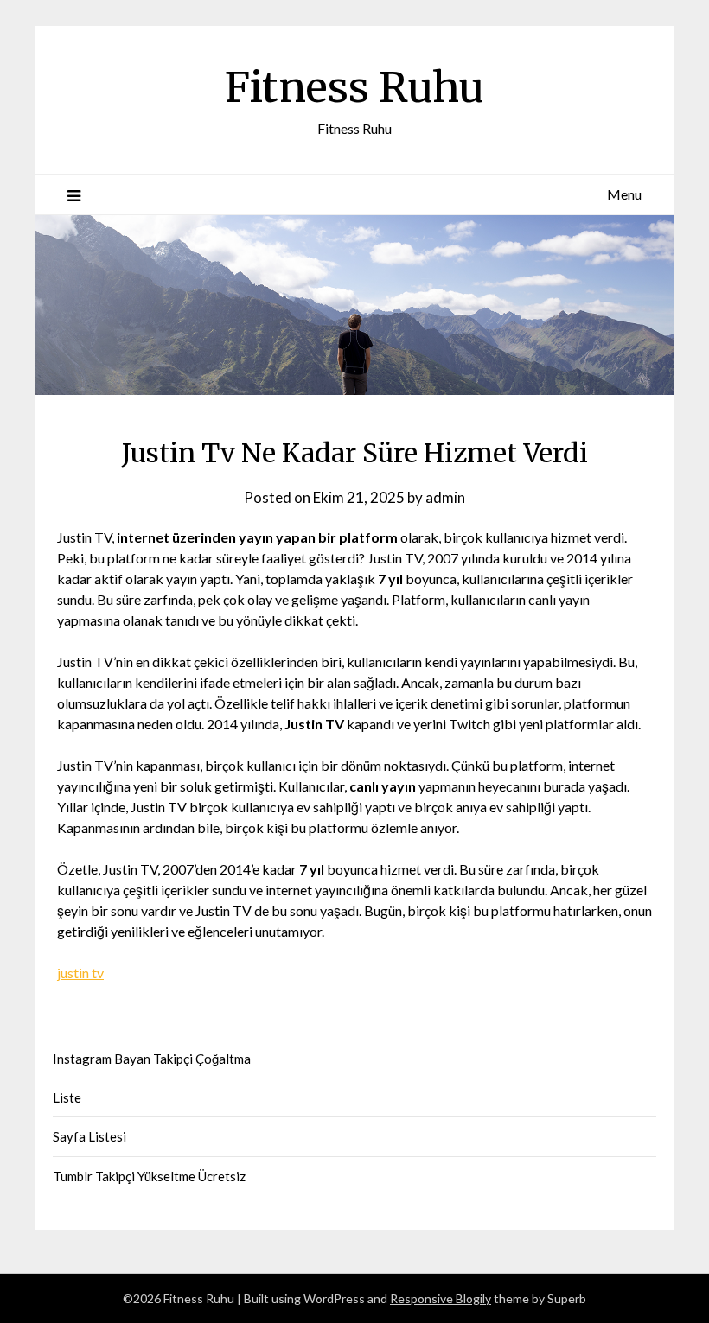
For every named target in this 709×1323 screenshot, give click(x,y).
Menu (624, 194)
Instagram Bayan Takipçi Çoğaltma (152, 1058)
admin (445, 497)
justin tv (80, 972)
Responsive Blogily (440, 1298)
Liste (67, 1097)
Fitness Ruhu (354, 87)
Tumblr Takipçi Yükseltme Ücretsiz (149, 1176)
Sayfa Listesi (89, 1136)
